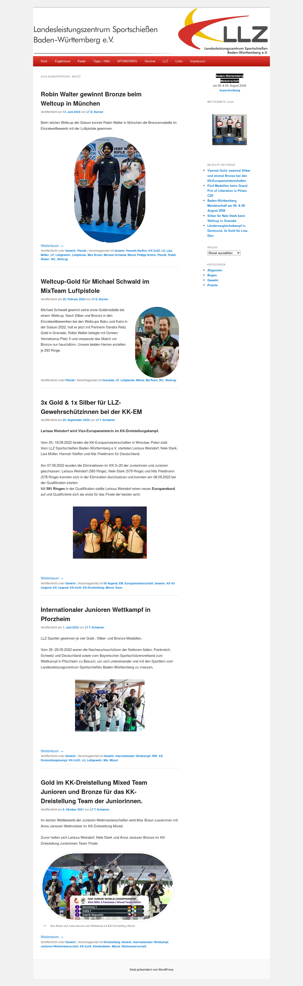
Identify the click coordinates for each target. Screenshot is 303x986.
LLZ (165, 61)
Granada (108, 380)
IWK (154, 756)
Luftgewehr (63, 255)
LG (163, 250)
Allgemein (214, 270)
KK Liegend (60, 587)
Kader (82, 61)
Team (118, 587)
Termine (149, 61)
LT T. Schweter (105, 420)
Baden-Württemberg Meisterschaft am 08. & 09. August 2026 (226, 205)
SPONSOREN (127, 61)
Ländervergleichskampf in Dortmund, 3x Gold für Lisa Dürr (227, 230)
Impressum (197, 61)
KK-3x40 (85, 946)
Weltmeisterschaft (133, 946)
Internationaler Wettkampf (133, 756)
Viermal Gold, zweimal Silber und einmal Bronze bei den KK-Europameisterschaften (228, 175)
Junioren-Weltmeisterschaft (59, 946)
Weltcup (62, 259)
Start (44, 61)
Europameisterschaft (139, 583)
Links (179, 61)
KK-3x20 (154, 250)
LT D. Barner (95, 112)
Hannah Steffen (136, 250)
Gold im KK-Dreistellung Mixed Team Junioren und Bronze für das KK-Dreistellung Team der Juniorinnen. (94, 791)
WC (53, 259)
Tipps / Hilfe (101, 61)
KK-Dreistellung (93, 587)
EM (121, 583)
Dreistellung (112, 942)
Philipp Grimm (146, 255)
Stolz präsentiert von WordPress (152, 969)
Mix (105, 760)
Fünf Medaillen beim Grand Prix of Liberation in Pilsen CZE (227, 190)
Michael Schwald (115, 255)
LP (52, 255)
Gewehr (70, 250)
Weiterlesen (52, 245)
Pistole (81, 250)
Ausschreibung (229, 90)
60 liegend (110, 583)
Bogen (212, 275)
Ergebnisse (62, 61)
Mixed (132, 255)
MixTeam (152, 380)
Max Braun (95, 255)
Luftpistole (79, 255)
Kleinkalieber (102, 946)
